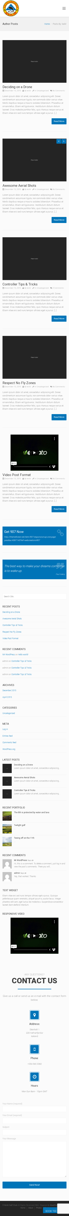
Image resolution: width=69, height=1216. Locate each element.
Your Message (9, 1138)
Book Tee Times (55, 1211)
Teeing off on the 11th (24, 838)
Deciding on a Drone (17, 87)
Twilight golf (19, 825)
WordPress (54, 1205)
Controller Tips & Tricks (20, 284)
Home (47, 24)
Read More (59, 121)
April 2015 (7, 697)
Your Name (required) (12, 1104)
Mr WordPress (9, 654)
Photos (39, 1208)
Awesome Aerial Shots (19, 186)
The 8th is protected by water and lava (31, 812)
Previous (58, 141)
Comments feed (9, 742)
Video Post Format (17, 475)
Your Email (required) (12, 1115)
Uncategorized (43, 91)
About (30, 1208)
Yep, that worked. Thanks (25, 876)
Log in (5, 729)
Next (63, 141)
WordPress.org (9, 749)
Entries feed (8, 736)
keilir (29, 91)
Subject (6, 1127)
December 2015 (9, 690)
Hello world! (23, 654)
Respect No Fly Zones (19, 383)
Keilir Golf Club (10, 1205)
